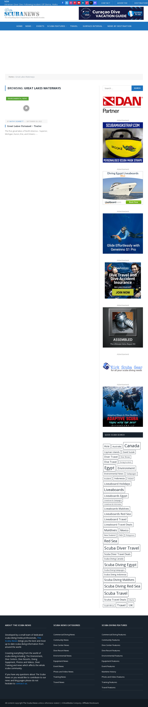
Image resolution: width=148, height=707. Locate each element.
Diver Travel (111, 456)
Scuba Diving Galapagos (114, 570)
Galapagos (131, 473)
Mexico (124, 530)
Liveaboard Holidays (117, 483)
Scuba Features (56, 26)
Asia (106, 446)
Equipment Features (110, 661)
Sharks (131, 600)
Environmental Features (112, 655)
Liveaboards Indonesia (112, 504)
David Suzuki (129, 452)
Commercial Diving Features (114, 634)
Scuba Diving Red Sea (122, 586)
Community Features (111, 640)
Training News (59, 677)
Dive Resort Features (111, 650)
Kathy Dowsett (17, 121)
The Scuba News (30, 703)
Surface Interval (92, 26)
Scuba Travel (115, 593)
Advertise (122, 3)
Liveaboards (114, 489)
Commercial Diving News (64, 634)
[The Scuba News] (26, 14)
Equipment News (60, 661)
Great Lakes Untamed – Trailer (24, 126)
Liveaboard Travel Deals (118, 524)
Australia (116, 446)
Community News (61, 640)
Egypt (109, 467)
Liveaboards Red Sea (117, 514)
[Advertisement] (74, 52)
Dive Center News (61, 645)
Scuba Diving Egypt (120, 564)
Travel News (58, 682)
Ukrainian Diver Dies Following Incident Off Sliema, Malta (31, 4)
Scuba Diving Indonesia (115, 574)
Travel (74, 26)
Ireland (131, 478)
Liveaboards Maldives (116, 508)
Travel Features (108, 687)
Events (40, 26)
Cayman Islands (112, 452)
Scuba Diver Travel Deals (117, 554)
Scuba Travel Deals (115, 599)
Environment (126, 468)
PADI (121, 535)
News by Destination (120, 26)
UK (131, 605)
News (28, 26)
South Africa (109, 605)
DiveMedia (68, 703)
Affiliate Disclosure (90, 703)
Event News (58, 666)
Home (19, 26)
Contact (105, 3)
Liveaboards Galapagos (113, 500)
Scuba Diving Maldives (119, 580)
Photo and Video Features (113, 677)
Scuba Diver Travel (121, 548)
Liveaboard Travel (115, 519)
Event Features (108, 666)
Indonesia (119, 478)
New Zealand (109, 535)
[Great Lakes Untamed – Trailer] (26, 108)
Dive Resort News (61, 650)
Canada (131, 446)
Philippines (130, 535)
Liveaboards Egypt (115, 496)
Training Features (109, 682)
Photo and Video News (63, 671)
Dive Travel (110, 461)
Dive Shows (125, 457)
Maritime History (109, 671)
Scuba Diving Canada (113, 558)
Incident (107, 478)
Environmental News (17, 98)
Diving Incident (125, 462)
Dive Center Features (111, 645)
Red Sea (110, 540)
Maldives (110, 530)
